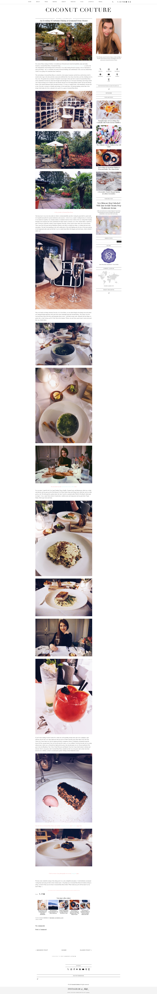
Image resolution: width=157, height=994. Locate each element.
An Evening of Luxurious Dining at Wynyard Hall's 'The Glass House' (74, 912)
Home (29, 1)
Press (46, 1)
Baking (55, 1)
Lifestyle (91, 1)
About (38, 1)
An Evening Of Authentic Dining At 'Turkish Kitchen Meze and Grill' (85, 912)
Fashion (73, 1)
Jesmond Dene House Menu (67, 486)
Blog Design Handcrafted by (78, 992)
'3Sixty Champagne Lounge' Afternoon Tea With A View (63, 912)
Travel (101, 1)
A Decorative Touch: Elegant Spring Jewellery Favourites (109, 193)
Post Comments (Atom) (68, 956)
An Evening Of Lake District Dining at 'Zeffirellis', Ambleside (42, 912)
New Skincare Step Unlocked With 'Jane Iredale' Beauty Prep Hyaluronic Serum (108, 205)
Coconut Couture (78, 10)
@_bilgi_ (78, 989)
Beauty (64, 1)
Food (81, 1)
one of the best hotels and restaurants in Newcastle (72, 65)
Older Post (85, 950)
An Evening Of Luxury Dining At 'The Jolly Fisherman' (53, 912)
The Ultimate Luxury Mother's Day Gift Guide (108, 146)
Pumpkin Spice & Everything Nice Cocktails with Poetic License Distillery (109, 121)
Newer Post (42, 950)
